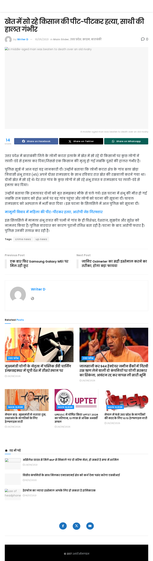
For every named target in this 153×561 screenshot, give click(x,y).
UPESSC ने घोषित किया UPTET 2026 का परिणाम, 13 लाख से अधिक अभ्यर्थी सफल (76, 418)
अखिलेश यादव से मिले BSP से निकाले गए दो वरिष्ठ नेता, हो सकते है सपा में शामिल (71, 460)
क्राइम (86, 39)
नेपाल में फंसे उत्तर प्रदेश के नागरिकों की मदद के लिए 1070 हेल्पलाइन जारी (125, 416)
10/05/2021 (42, 39)
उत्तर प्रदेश (75, 39)
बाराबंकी (96, 39)
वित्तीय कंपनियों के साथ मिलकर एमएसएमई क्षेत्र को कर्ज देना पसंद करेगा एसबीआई (71, 475)
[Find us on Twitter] (76, 526)
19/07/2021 (30, 495)
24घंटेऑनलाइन (81, 553)
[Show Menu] (146, 6)
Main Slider (61, 39)
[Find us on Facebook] (63, 526)
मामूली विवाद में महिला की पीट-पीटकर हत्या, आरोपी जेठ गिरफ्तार (54, 212)
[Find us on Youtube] (90, 526)
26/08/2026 (14, 376)
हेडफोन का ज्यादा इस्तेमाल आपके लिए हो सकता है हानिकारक (59, 490)
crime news (23, 239)
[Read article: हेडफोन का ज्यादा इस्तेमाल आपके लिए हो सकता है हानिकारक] (13, 494)
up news (41, 239)
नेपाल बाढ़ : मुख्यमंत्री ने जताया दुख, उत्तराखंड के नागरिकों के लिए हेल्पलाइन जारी (25, 418)
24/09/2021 (31, 464)
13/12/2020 (31, 480)
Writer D (22, 39)
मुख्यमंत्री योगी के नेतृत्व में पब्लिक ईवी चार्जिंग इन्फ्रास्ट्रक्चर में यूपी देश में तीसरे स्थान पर (38, 368)
